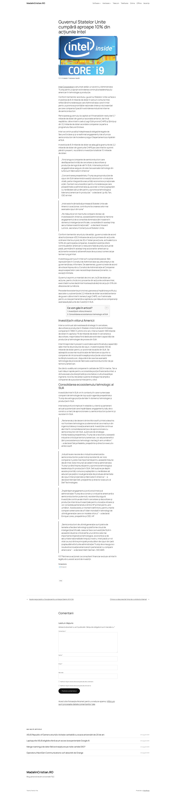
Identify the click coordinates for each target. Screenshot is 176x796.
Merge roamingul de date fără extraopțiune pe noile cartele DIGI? (56, 747)
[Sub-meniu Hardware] (110, 3)
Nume (60, 655)
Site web (60, 672)
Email (60, 664)
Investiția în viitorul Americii (80, 311)
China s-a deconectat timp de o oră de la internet (128, 599)
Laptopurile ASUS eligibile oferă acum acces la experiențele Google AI (58, 741)
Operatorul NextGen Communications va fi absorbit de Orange (55, 753)
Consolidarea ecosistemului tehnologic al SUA (88, 314)
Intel (60, 581)
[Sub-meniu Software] (100, 3)
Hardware (72, 78)
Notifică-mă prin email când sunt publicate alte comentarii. (77, 681)
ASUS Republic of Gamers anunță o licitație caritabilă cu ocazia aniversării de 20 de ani (65, 735)
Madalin (65, 78)
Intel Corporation (66, 86)
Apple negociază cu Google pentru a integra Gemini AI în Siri (51, 599)
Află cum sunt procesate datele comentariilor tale (86, 703)
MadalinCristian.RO (36, 3)
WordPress (146, 790)
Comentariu (62, 631)
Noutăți (77, 78)
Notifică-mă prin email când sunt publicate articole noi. (75, 686)
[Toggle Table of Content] (106, 307)
